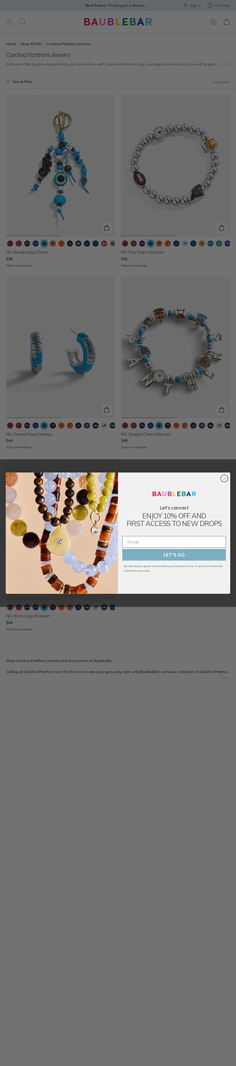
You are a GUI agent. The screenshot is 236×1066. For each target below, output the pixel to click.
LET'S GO (174, 555)
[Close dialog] (224, 478)
